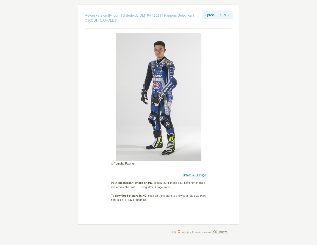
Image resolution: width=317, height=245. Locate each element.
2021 (157, 15)
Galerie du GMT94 (137, 15)
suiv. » (224, 14)
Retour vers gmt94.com (102, 15)
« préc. (209, 14)
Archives (186, 232)
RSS (175, 232)
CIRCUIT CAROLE (99, 20)
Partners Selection (178, 15)
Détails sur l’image (194, 175)
